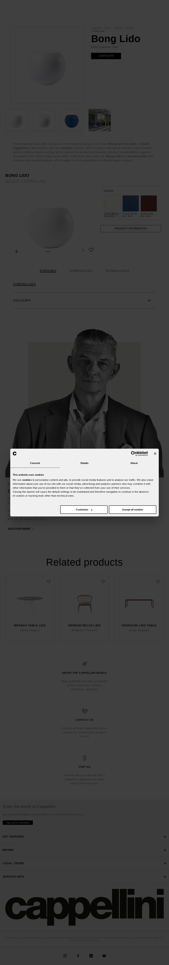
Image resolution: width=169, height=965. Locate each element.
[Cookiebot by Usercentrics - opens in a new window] (133, 453)
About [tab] (134, 463)
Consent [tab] (35, 463)
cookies (27, 479)
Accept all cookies (132, 509)
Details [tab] (85, 463)
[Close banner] (155, 453)
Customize (82, 509)
